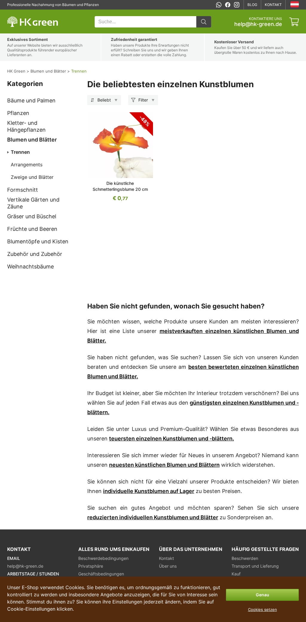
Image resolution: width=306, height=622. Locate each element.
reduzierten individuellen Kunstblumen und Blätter (152, 517)
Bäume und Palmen (31, 100)
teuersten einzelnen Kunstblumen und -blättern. (171, 438)
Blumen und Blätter (32, 139)
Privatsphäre (90, 566)
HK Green (15, 12)
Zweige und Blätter (32, 177)
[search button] (203, 21)
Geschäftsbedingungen (101, 573)
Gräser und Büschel (31, 216)
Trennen (20, 152)
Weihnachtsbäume (30, 266)
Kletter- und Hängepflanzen (26, 126)
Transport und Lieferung (255, 566)
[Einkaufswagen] (294, 22)
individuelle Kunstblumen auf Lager (148, 491)
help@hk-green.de (258, 24)
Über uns (168, 566)
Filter (143, 99)
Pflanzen (18, 113)
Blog (252, 4)
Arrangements (26, 165)
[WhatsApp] (218, 5)
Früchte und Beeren (32, 229)
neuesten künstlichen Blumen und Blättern (164, 465)
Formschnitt (22, 190)
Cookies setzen (262, 609)
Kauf (236, 573)
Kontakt (273, 4)
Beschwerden (245, 558)
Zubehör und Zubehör (34, 254)
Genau (262, 594)
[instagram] (236, 5)
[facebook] (227, 5)
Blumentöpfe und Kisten (37, 241)
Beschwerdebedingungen (103, 558)
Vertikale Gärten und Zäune (33, 203)
